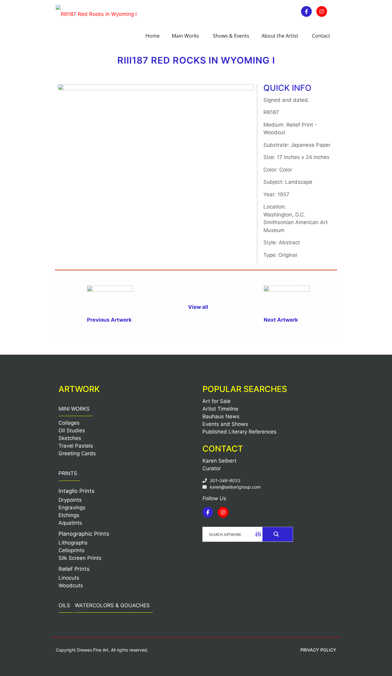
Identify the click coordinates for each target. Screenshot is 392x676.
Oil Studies (71, 430)
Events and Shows (225, 424)
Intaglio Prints (76, 491)
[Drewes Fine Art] (96, 14)
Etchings (68, 515)
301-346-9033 (225, 480)
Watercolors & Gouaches (112, 605)
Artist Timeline (220, 409)
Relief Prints (73, 569)
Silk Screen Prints (79, 558)
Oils (64, 605)
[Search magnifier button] (277, 534)
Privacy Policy (318, 649)
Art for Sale (216, 401)
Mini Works (74, 409)
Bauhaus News (220, 416)
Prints (67, 473)
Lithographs (73, 543)
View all (198, 307)
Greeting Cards (77, 453)
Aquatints (70, 523)
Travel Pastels (75, 446)
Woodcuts (70, 585)
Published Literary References (239, 432)
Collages (69, 423)
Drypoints (70, 500)
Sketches (69, 438)
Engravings (71, 507)
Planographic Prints (83, 533)
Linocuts (68, 578)
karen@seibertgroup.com (235, 486)
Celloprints (71, 550)
